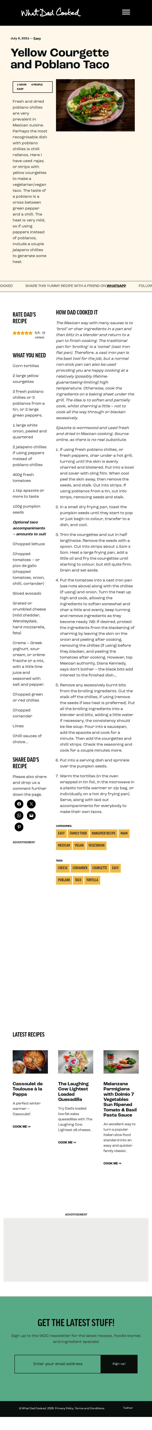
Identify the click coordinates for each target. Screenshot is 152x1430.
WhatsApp (96, 286)
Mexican (64, 846)
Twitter (128, 1408)
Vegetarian (96, 846)
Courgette (99, 868)
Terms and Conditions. (90, 1408)
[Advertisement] (30, 905)
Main (124, 834)
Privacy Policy (64, 1408)
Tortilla (92, 880)
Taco (78, 880)
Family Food (78, 834)
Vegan (79, 846)
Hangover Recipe (104, 834)
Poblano (64, 880)
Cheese (63, 868)
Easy (37, 38)
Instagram (126, 1422)
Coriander (80, 868)
